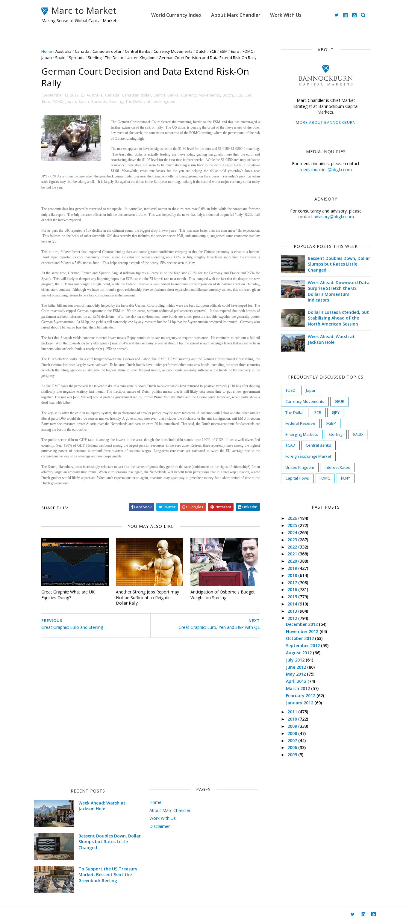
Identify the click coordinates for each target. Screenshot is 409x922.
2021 (292, 554)
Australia (63, 51)
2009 (292, 726)
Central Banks (137, 51)
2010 (292, 719)
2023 (292, 540)
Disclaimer (159, 826)
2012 (292, 618)
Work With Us (286, 15)
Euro (235, 51)
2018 (292, 575)
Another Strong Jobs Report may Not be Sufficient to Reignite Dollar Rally (147, 597)
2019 (292, 568)
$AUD (358, 434)
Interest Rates (337, 467)
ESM (224, 51)
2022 (292, 547)
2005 (292, 754)
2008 (292, 733)
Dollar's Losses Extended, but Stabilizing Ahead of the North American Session (338, 318)
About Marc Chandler (235, 15)
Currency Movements (173, 51)
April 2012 (296, 681)
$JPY (336, 412)
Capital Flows (297, 478)
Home (46, 51)
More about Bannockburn (326, 122)
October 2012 (300, 638)
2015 (292, 596)
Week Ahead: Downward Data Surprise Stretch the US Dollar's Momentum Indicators (338, 291)
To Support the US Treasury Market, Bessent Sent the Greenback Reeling (107, 874)
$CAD (290, 445)
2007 (292, 740)
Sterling (95, 57)
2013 (292, 611)
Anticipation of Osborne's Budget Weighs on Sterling (222, 594)
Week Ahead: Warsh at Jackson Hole (331, 339)
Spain (60, 57)
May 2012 (296, 674)
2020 (292, 561)
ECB (213, 51)
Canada (82, 51)
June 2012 (296, 667)
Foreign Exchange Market (308, 456)
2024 (292, 532)
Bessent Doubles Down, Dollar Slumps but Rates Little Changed (339, 264)
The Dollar (114, 57)
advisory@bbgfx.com (333, 216)
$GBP (331, 423)
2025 (292, 525)
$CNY (345, 478)
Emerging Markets (301, 434)
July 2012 (296, 660)
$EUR (339, 401)
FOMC (248, 51)
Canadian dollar (107, 51)
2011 (292, 712)
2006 (292, 747)
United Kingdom (141, 57)
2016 (292, 589)
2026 (292, 518)
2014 (292, 604)
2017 (292, 582)
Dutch (201, 51)
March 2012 (298, 688)
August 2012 (299, 653)
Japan (46, 57)
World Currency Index (176, 15)
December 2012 (302, 624)
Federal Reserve (300, 423)
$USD (290, 390)
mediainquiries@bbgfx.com (326, 169)
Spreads (76, 57)
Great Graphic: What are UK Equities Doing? (68, 594)
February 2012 (301, 695)
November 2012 (302, 631)
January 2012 (300, 703)
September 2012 (303, 645)
